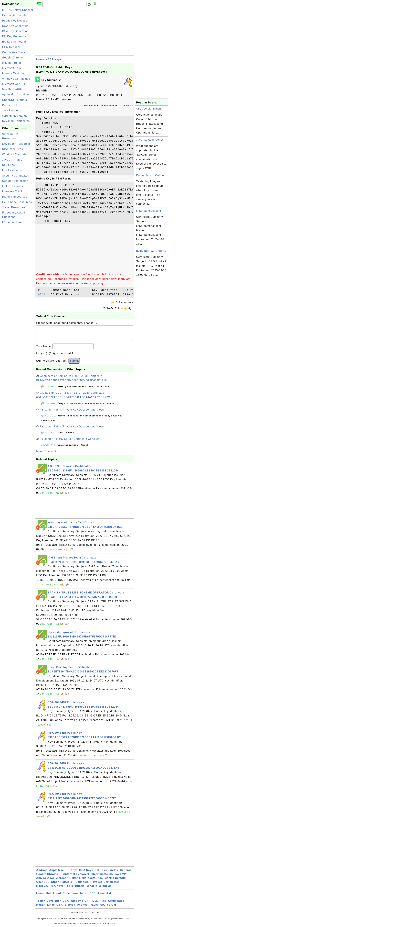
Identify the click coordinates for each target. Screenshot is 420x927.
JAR (88, 900)
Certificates (116, 900)
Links (51, 904)
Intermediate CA (102, 874)
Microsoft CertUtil (13, 84)
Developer (54, 900)
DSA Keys (86, 870)
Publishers (81, 882)
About (56, 893)
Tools (69, 885)
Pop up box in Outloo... (151, 175)
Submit (74, 360)
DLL (95, 900)
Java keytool (10, 110)
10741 (42, 294)
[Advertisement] (17, 274)
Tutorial (80, 885)
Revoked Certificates (16, 121)
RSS (93, 893)
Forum (111, 904)
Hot (48, 893)
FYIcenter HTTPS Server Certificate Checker (69, 438)
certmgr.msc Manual (15, 115)
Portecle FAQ (11, 105)
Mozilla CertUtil (12, 89)
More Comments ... (48, 451)
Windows (105, 885)
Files (103, 900)
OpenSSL (42, 882)
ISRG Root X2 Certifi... (151, 250)
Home (40, 59)
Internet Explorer (13, 73)
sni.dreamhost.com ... (150, 210)
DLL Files (8, 165)
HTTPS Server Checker (17, 10)
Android (42, 870)
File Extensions (12, 170)
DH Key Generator (14, 36)
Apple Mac (56, 870)
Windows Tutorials (14, 154)
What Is (92, 885)
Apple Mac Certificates (17, 94)
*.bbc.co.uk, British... (149, 108)
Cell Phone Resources (17, 202)
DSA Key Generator (15, 31)
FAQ (102, 904)
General (125, 870)
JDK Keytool (45, 878)
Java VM (120, 874)
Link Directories (12, 186)
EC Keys (101, 870)
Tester (40, 900)
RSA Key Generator (15, 25)
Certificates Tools (13, 52)
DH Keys (71, 870)
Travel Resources (13, 207)
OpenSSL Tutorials (14, 100)
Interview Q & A (12, 191)
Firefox (113, 870)
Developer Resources (16, 143)
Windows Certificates (16, 78)
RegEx (40, 904)
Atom (101, 893)
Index (84, 893)
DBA (66, 900)
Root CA (42, 885)
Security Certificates (15, 175)
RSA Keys (55, 59)
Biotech (69, 904)
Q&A (59, 904)
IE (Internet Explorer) (74, 874)
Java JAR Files (12, 159)
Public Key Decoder (15, 20)
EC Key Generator (14, 41)
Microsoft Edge (12, 68)
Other (55, 882)
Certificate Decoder (15, 15)
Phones (82, 904)
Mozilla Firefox (12, 62)
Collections (71, 893)
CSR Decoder (11, 47)
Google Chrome (12, 57)
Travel (93, 904)
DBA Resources (12, 149)
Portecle (66, 882)
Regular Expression (15, 180)
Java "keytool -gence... (151, 139)
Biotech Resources (14, 196)
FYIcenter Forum (13, 222)
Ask (109, 893)
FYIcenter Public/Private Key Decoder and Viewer (73, 409)
